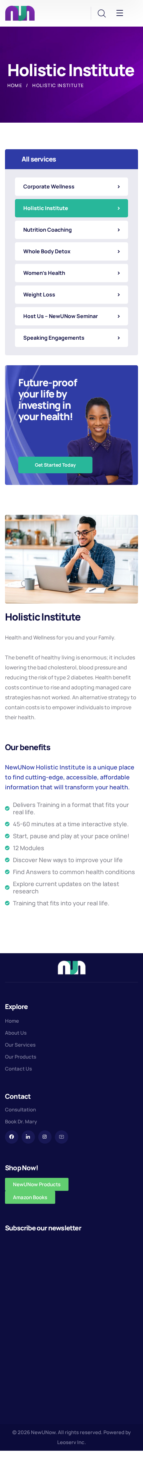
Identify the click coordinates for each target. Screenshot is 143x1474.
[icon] (11, 1137)
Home (15, 85)
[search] (101, 14)
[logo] (20, 12)
